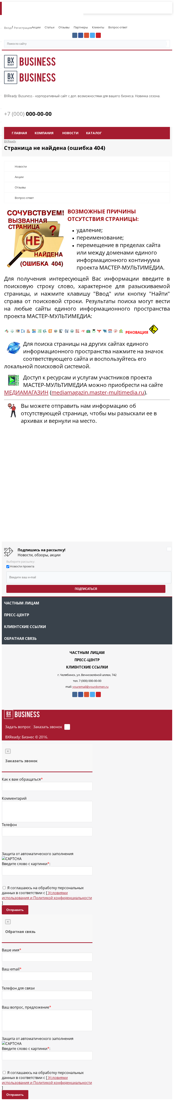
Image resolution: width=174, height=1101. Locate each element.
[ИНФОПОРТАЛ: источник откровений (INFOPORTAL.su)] (23, 332)
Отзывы (64, 27)
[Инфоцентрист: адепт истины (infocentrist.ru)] (72, 332)
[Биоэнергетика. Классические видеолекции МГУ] (34, 332)
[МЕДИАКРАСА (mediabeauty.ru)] (83, 332)
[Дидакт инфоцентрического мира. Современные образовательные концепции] (55, 332)
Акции (36, 27)
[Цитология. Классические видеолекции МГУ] (50, 332)
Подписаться (86, 589)
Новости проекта (22, 566)
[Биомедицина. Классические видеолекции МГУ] (45, 332)
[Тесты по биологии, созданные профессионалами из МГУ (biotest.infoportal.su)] (121, 332)
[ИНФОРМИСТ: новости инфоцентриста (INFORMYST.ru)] (17, 332)
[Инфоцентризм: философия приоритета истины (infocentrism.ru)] (66, 332)
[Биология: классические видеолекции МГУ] (39, 332)
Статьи (49, 27)
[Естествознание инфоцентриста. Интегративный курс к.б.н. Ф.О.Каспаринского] (12, 332)
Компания (44, 133)
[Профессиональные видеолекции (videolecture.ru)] (61, 332)
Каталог (94, 133)
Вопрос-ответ (117, 27)
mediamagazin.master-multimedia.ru (97, 392)
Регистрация (23, 28)
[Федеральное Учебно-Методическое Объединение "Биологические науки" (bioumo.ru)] (94, 332)
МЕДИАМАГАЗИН (26, 392)
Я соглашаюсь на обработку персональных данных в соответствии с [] (47, 895)
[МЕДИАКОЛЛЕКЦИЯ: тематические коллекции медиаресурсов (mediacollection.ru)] (77, 332)
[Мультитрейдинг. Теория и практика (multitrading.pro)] (7, 332)
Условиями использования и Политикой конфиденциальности (47, 895)
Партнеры (81, 27)
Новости (70, 133)
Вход (8, 28)
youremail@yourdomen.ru (90, 687)
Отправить (15, 910)
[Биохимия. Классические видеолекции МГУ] (28, 332)
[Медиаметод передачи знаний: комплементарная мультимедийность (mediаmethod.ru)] (110, 332)
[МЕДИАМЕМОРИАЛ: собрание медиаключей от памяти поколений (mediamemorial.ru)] (115, 332)
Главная (19, 133)
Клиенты (98, 27)
